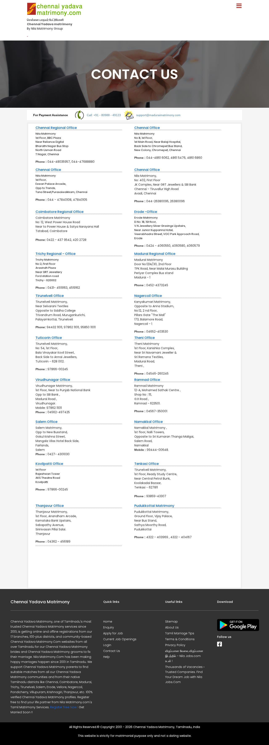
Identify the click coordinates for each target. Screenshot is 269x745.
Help (106, 657)
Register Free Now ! (64, 707)
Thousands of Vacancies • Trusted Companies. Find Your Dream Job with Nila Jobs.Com (184, 674)
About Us (172, 627)
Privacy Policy (175, 645)
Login (107, 645)
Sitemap (171, 621)
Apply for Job (113, 633)
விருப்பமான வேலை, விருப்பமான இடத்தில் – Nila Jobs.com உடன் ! (184, 656)
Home (107, 621)
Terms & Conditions (180, 639)
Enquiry (108, 627)
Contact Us (111, 651)
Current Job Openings (119, 639)
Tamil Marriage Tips (179, 633)
